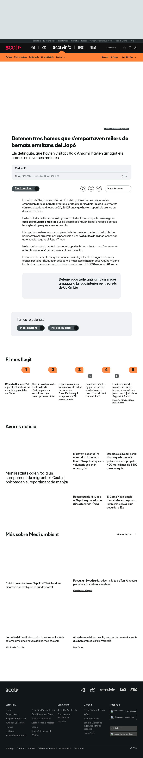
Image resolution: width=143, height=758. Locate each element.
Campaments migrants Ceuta (101, 41)
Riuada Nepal (63, 41)
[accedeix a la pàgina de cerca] (130, 47)
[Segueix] (36, 188)
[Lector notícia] (83, 188)
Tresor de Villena (121, 41)
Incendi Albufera (49, 41)
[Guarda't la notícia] (91, 188)
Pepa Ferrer (78, 647)
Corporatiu (111, 47)
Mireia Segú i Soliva (120, 400)
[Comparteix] (99, 188)
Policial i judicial (61, 328)
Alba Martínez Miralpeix (82, 591)
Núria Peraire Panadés (15, 647)
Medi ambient (23, 188)
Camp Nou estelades (79, 41)
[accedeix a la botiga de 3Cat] (124, 47)
